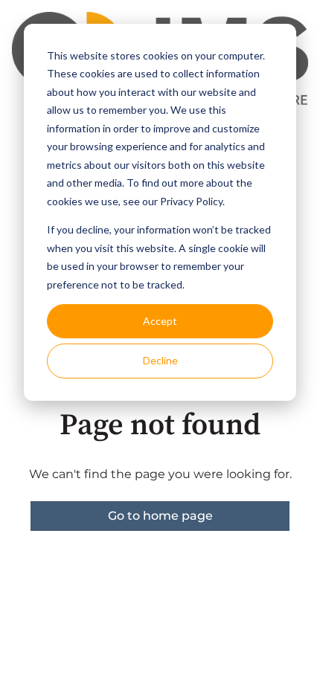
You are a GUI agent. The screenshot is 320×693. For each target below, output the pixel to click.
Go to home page (160, 516)
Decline (160, 360)
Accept (160, 321)
